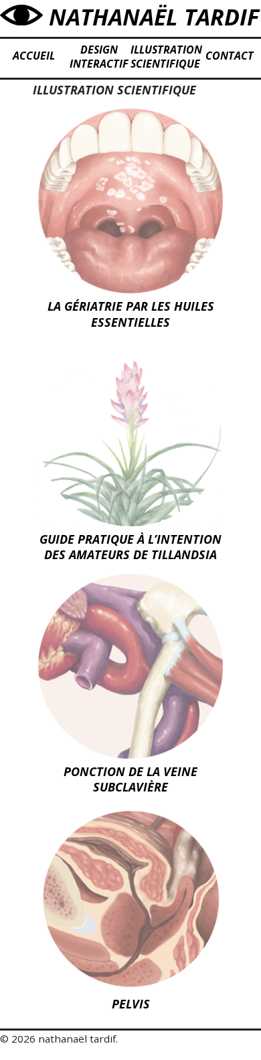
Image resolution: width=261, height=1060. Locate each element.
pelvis (131, 1004)
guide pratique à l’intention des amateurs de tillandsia (130, 546)
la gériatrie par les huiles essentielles (131, 313)
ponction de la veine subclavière (130, 779)
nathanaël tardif (151, 16)
